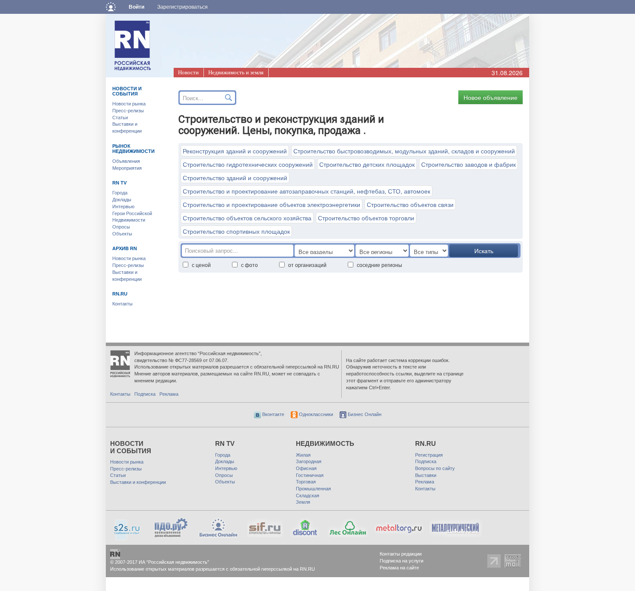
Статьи (120, 117)
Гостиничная (310, 475)
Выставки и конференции (138, 482)
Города (119, 192)
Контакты (122, 303)
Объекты (122, 233)
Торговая (306, 481)
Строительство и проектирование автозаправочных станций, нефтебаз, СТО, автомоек (306, 191)
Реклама (168, 394)
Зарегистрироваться (182, 7)
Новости (188, 72)
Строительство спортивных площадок (236, 231)
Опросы (121, 226)
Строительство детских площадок (367, 164)
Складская (307, 495)
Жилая (303, 455)
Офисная (306, 468)
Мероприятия (127, 168)
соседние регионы (379, 264)
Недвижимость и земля (236, 72)
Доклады (121, 199)
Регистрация (429, 455)
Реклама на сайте (399, 567)
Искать (483, 250)
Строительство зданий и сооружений (235, 177)
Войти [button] (136, 7)
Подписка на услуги (401, 560)
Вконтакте (272, 414)
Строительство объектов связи (410, 204)
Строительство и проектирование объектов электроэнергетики (271, 204)
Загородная (308, 461)
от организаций (307, 264)
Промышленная (313, 488)
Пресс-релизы (128, 110)
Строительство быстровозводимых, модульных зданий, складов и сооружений (404, 150)
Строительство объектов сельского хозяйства (247, 217)
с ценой (201, 264)
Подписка (145, 394)
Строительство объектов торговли (366, 217)
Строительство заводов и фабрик (468, 164)
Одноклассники (315, 414)
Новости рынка (129, 103)
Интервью (123, 206)
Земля (303, 502)
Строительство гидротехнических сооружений (248, 164)
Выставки (425, 475)
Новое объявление (491, 97)
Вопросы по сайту (435, 468)
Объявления (126, 161)
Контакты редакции (401, 553)
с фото (249, 264)
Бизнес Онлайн (363, 414)
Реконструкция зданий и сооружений (235, 150)
